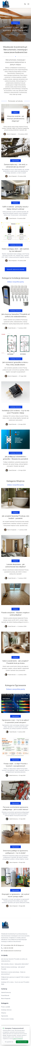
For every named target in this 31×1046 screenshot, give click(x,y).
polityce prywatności (18, 1038)
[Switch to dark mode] (25, 4)
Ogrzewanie (15, 160)
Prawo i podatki (5, 1007)
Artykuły (4, 955)
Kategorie (4, 1003)
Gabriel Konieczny (6, 992)
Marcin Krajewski (5, 998)
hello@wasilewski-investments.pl (12, 950)
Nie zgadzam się (9, 1041)
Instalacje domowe (15, 245)
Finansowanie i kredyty (7, 1019)
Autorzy (4, 989)
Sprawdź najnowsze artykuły (15, 269)
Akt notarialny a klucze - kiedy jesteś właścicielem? (15, 964)
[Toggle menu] (28, 4)
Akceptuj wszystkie (22, 1041)
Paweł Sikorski (5, 995)
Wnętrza (15, 23)
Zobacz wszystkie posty (15, 282)
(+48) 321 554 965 (8, 948)
